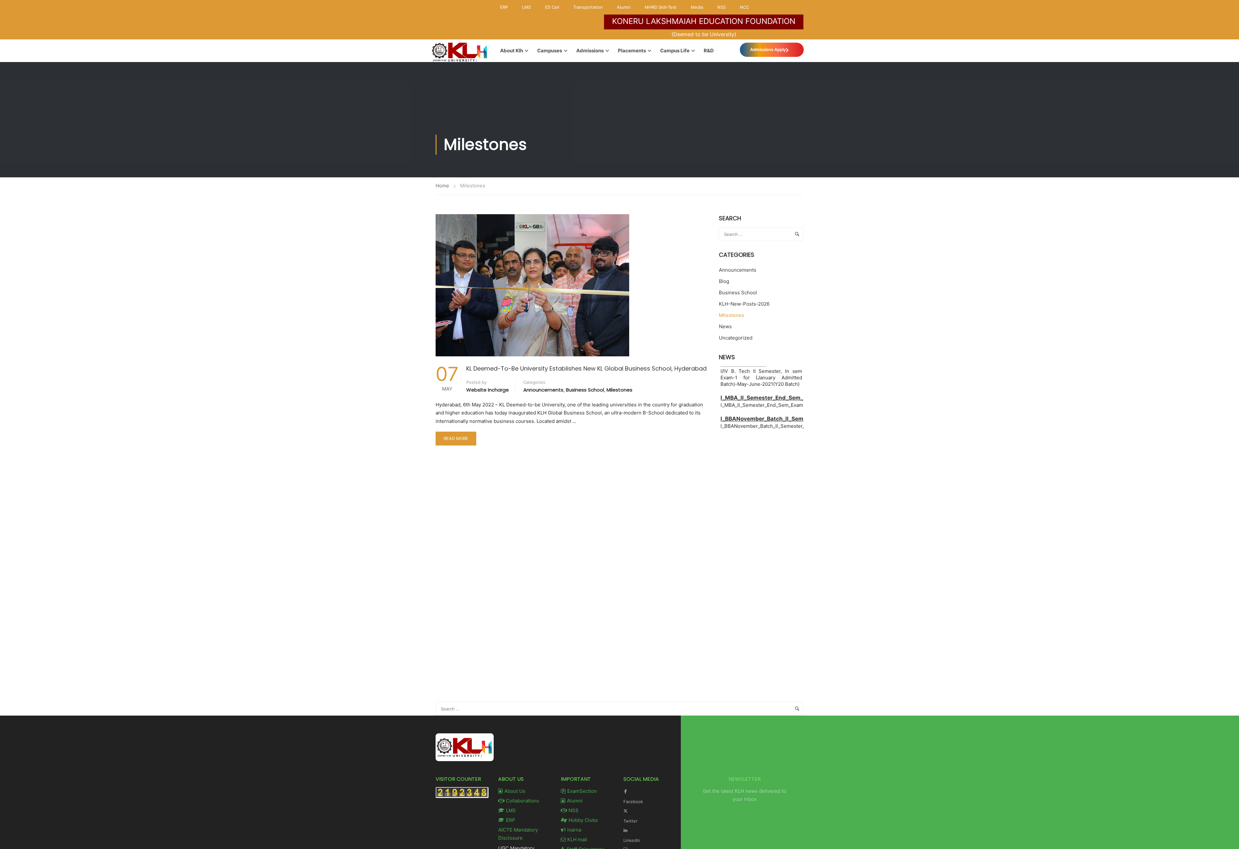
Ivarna (574, 830)
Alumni (623, 7)
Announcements (543, 389)
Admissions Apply (768, 49)
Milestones (619, 389)
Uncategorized (735, 338)
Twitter (630, 820)
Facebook (633, 801)
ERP (504, 7)
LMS (526, 7)
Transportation (588, 7)
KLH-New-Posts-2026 (744, 304)
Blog (724, 281)
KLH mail (577, 839)
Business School (585, 389)
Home (442, 186)
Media (697, 7)
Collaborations (522, 801)
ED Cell (552, 7)
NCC (744, 7)
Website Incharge (487, 389)
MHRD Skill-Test (661, 7)
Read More (456, 436)
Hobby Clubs (583, 820)
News (725, 326)
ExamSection (582, 791)
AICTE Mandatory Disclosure (518, 834)
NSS (721, 7)
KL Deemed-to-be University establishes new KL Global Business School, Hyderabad (586, 368)
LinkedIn (631, 840)
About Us (514, 791)
